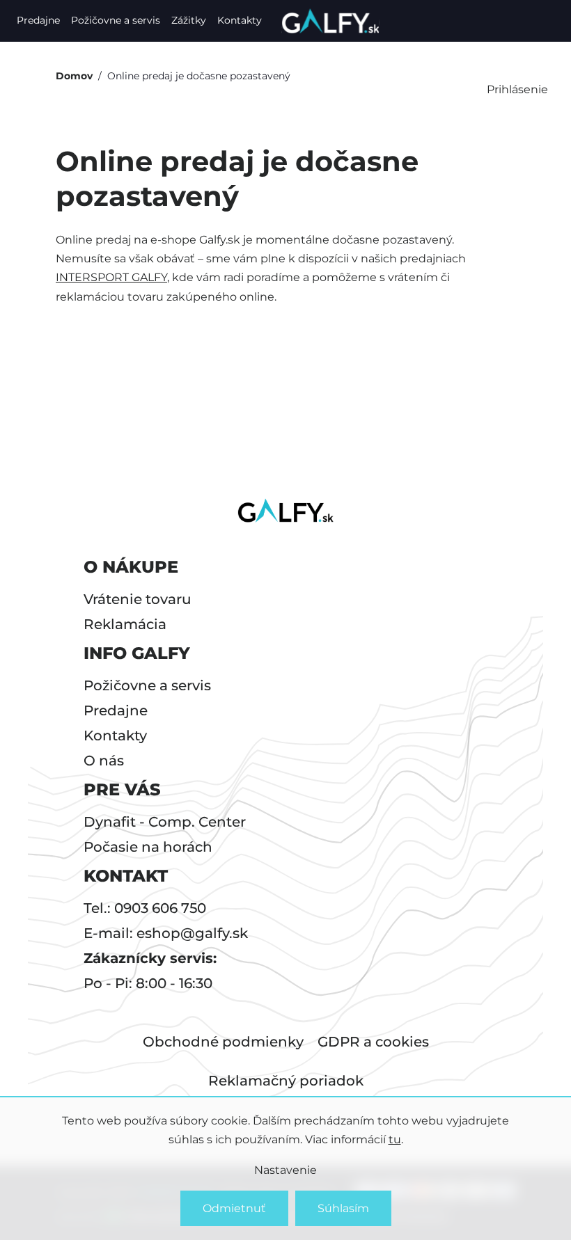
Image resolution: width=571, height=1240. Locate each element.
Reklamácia (125, 624)
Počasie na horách (148, 846)
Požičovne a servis (115, 20)
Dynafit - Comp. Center (165, 821)
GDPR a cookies (373, 1041)
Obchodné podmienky (223, 1041)
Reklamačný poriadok (285, 1080)
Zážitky (188, 20)
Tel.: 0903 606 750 (145, 908)
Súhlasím (343, 1208)
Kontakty (239, 20)
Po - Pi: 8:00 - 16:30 (148, 983)
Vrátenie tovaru (137, 599)
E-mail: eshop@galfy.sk (166, 933)
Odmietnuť (234, 1208)
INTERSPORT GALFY (111, 277)
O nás (104, 760)
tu (395, 1139)
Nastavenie (285, 1170)
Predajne (38, 20)
